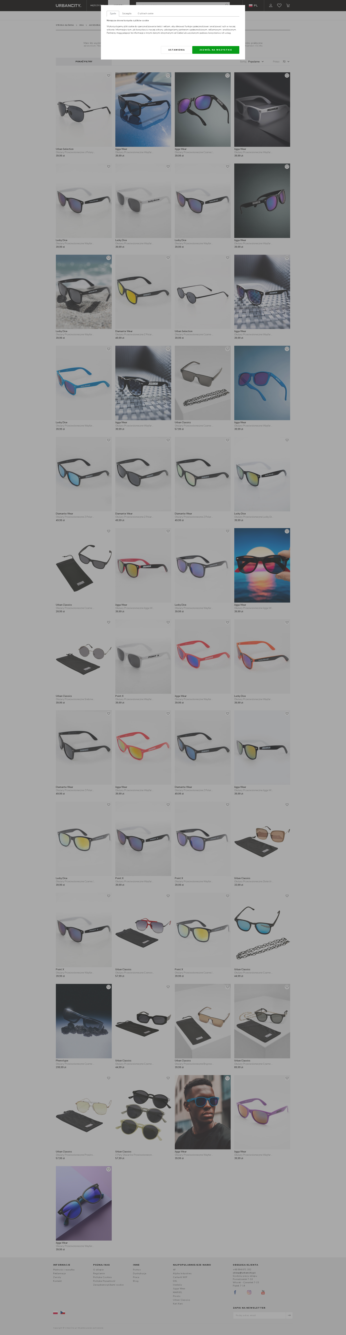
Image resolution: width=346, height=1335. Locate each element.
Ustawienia (176, 50)
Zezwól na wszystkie (215, 50)
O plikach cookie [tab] (145, 13)
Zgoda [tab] (113, 13)
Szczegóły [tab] (127, 13)
